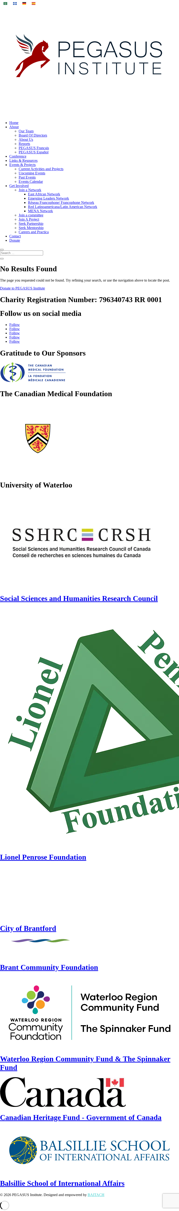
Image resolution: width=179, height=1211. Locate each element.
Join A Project (29, 219)
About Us (26, 139)
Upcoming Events (32, 173)
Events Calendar (31, 182)
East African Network (44, 194)
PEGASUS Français (34, 148)
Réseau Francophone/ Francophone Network (61, 203)
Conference (17, 156)
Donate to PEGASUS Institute (22, 288)
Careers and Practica (34, 232)
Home (13, 123)
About (14, 127)
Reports (24, 144)
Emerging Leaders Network (48, 198)
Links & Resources (23, 160)
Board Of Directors (33, 135)
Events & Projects (22, 165)
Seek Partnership (31, 224)
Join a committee (31, 215)
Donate (14, 240)
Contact (15, 236)
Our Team (26, 131)
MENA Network (40, 211)
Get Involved (19, 186)
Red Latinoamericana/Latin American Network (62, 207)
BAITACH (96, 1195)
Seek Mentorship (31, 228)
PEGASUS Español (33, 152)
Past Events (27, 177)
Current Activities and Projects (41, 169)
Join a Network (30, 190)
